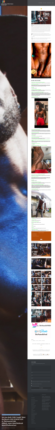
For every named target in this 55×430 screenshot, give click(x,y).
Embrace (32, 409)
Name (32, 372)
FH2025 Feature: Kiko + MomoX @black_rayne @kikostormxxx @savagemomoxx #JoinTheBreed (45, 409)
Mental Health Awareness (34, 414)
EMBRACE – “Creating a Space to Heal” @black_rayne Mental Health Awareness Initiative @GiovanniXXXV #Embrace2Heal (46, 397)
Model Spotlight (18, 414)
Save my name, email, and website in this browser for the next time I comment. (40, 381)
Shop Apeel (32, 419)
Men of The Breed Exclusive (12, 414)
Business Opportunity (33, 405)
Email (32, 375)
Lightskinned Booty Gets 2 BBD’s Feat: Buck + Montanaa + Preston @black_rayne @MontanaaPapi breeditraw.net (46, 406)
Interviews (7, 414)
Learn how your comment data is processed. (43, 389)
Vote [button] (41, 239)
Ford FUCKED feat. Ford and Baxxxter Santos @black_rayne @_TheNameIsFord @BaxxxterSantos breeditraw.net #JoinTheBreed (46, 400)
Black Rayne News (4, 414)
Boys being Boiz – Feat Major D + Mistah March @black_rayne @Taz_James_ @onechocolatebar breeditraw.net (46, 403)
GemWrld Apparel (33, 410)
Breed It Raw (32, 404)
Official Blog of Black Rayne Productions (7, 4)
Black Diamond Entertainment (34, 400)
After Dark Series (33, 399)
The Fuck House (33, 420)
